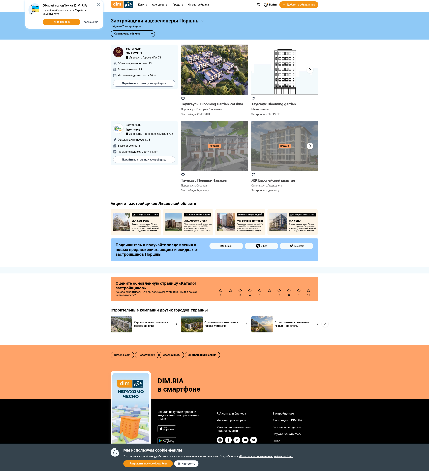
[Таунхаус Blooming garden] (284, 70)
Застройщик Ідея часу (195, 190)
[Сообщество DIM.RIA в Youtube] (245, 440)
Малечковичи (260, 109)
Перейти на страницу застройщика (144, 83)
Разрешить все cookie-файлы (148, 463)
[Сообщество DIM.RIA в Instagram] (220, 440)
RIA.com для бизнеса (231, 413)
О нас (276, 441)
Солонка (256, 185)
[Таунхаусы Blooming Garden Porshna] (214, 70)
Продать (177, 4)
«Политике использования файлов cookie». (266, 456)
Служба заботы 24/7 (287, 434)
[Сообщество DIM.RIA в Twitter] (253, 440)
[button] (310, 70)
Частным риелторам (231, 420)
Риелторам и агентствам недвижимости (234, 428)
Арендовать (159, 4)
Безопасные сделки (287, 427)
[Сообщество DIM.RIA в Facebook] (228, 440)
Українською (61, 21)
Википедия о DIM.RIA (287, 420)
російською (91, 22)
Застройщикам (283, 413)
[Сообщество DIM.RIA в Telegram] (236, 440)
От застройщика (198, 4)
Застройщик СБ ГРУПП (195, 114)
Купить (142, 4)
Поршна (186, 109)
